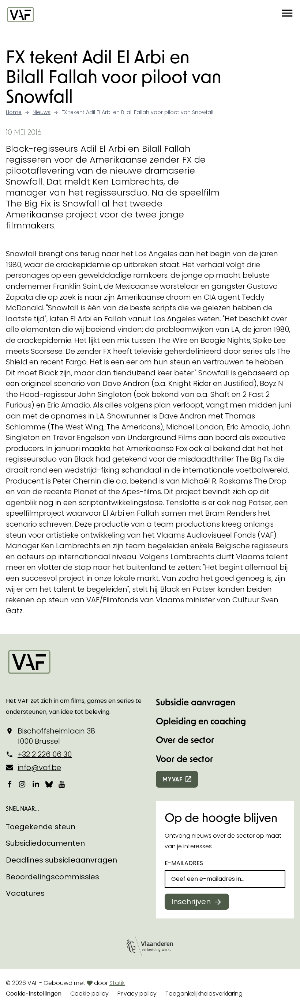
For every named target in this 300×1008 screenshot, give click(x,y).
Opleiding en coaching (201, 721)
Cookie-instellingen (33, 993)
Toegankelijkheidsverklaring (204, 993)
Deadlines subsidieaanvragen (61, 860)
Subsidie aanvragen (195, 702)
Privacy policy (137, 993)
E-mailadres (184, 863)
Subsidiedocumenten (45, 843)
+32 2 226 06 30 (45, 754)
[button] (287, 14)
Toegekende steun (40, 827)
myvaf (172, 779)
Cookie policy (89, 993)
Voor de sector (184, 758)
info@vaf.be (39, 767)
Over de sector (185, 739)
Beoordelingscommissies (52, 877)
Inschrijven (191, 902)
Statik (117, 983)
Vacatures (25, 893)
